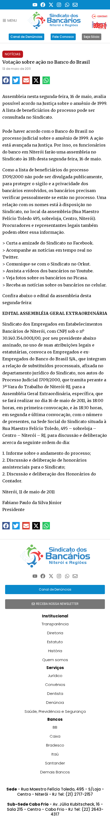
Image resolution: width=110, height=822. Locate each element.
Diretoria (55, 633)
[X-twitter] (51, 4)
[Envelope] (75, 4)
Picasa (80, 277)
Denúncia (55, 702)
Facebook (83, 243)
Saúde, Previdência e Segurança (55, 711)
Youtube (84, 270)
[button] (6, 80)
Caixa (55, 736)
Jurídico (55, 675)
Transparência (55, 624)
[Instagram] (59, 4)
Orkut (84, 263)
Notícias (12, 54)
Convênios (55, 684)
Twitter (10, 257)
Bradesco (55, 745)
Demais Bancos (55, 772)
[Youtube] (34, 4)
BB (55, 727)
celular (98, 284)
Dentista (55, 693)
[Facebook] (42, 4)
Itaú (55, 754)
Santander (55, 763)
